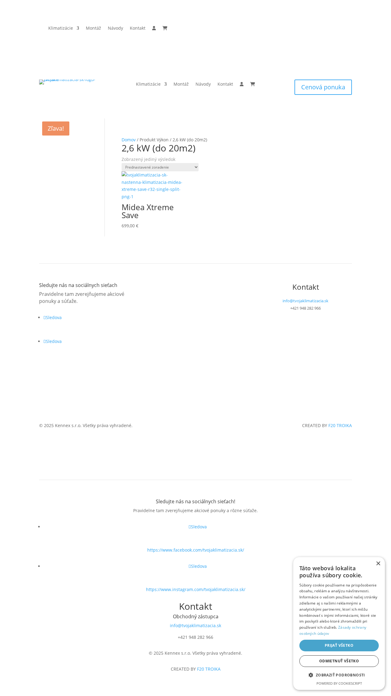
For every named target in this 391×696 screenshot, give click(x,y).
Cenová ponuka (323, 87)
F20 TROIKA (340, 425)
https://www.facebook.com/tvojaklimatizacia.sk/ (195, 550)
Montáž (93, 28)
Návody (115, 28)
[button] (339, 675)
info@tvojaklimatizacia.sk (305, 300)
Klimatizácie (60, 28)
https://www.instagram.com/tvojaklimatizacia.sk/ (195, 589)
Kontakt (137, 28)
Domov (129, 140)
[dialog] (339, 623)
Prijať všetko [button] (339, 645)
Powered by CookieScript (339, 683)
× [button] (378, 563)
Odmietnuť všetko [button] (339, 661)
